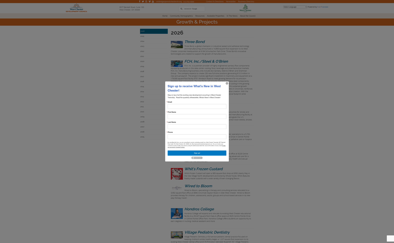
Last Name (172, 122)
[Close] (227, 83)
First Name (172, 112)
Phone (170, 132)
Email (170, 102)
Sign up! (197, 153)
